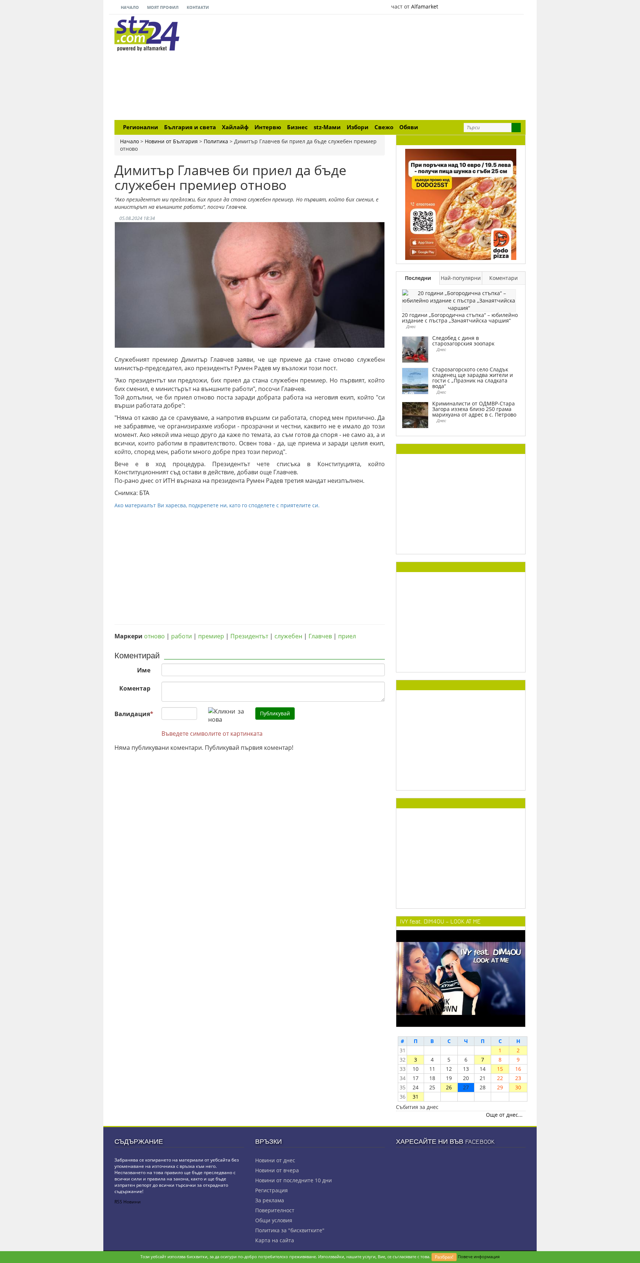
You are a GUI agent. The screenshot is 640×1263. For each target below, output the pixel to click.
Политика (216, 141)
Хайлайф (235, 127)
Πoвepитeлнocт (274, 1210)
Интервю (267, 127)
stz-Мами (327, 127)
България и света (190, 127)
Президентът (249, 636)
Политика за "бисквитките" (289, 1230)
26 (449, 1087)
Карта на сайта (274, 1240)
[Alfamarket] (460, 203)
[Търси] (516, 127)
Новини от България (171, 141)
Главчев (320, 636)
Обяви (408, 127)
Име (143, 670)
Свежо (383, 127)
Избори (358, 127)
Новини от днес (275, 1160)
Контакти (197, 7)
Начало (129, 7)
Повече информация (479, 1256)
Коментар (134, 688)
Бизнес (297, 127)
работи (181, 636)
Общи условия (273, 1220)
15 (500, 1068)
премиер (211, 636)
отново (154, 636)
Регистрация (271, 1190)
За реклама (269, 1200)
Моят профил (162, 7)
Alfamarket (424, 6)
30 (518, 1087)
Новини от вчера (277, 1170)
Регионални (140, 127)
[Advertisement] (390, 68)
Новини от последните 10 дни (293, 1180)
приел (347, 636)
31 (416, 1096)
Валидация (133, 714)
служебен (288, 636)
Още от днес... (504, 1114)
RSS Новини (127, 1202)
